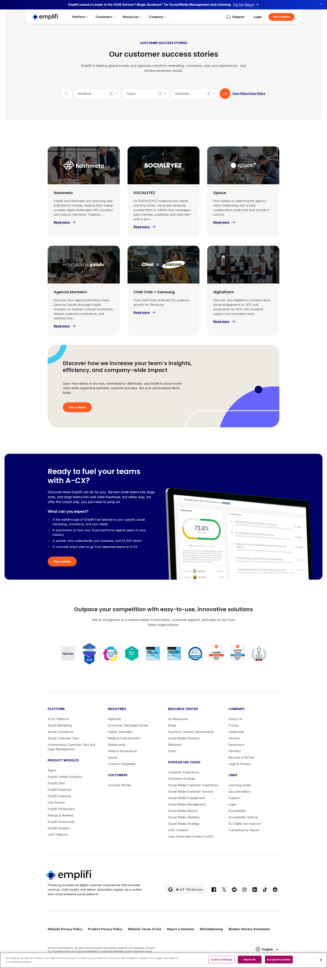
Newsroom (236, 745)
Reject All (250, 959)
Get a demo (281, 17)
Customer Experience (183, 772)
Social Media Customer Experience (193, 785)
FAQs (172, 751)
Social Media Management (187, 804)
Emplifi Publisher (60, 789)
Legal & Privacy (239, 764)
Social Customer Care (63, 738)
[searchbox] (99, 91)
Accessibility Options (243, 817)
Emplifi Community (61, 822)
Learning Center (239, 785)
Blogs (172, 725)
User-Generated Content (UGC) (190, 836)
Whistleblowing (211, 929)
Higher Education (120, 732)
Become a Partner (241, 757)
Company (156, 17)
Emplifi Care (56, 783)
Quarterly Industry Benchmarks (191, 732)
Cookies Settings (221, 959)
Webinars (174, 745)
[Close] (321, 960)
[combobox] (97, 93)
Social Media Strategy (183, 824)
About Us (235, 719)
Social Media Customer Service (190, 791)
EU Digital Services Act (244, 824)
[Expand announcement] (321, 4)
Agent (52, 770)
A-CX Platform (58, 719)
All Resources (178, 719)
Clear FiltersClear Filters (248, 93)
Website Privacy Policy (65, 929)
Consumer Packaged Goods (128, 725)
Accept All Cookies (279, 959)
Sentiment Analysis (181, 779)
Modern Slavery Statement (249, 929)
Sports (113, 757)
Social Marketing (60, 725)
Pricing (233, 725)
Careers (234, 738)
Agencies (114, 719)
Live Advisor (56, 802)
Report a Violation (180, 929)
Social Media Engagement (186, 798)
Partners (234, 751)
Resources (131, 17)
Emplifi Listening (59, 796)
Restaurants (116, 745)
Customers (104, 17)
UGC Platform (58, 834)
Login (258, 17)
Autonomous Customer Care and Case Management (71, 747)
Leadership (236, 732)
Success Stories (119, 785)
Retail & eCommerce (122, 751)
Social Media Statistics (184, 817)
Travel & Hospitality (122, 764)
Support (234, 798)
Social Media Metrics (183, 811)
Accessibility (237, 811)
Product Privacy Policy (105, 929)
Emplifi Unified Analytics (65, 777)
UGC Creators (178, 830)
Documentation (239, 791)
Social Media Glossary (184, 738)
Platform (78, 17)
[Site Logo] (45, 16)
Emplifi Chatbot (58, 828)
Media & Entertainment (124, 738)
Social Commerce (60, 732)
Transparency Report (243, 830)
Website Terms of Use (144, 929)
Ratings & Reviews (61, 815)
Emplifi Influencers (61, 809)
